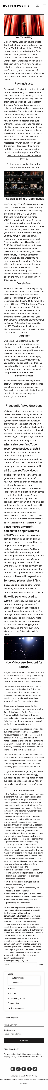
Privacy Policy (42, 1080)
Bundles (11, 989)
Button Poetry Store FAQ (33, 1057)
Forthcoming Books (16, 998)
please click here (29, 750)
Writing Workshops (16, 1008)
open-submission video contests (18, 718)
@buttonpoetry (12, 1018)
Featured (12, 993)
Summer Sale (13, 1003)
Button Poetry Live (30, 712)
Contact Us (24, 1083)
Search (40, 964)
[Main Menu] (44, 6)
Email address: (9, 1030)
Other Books (17, 983)
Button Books (18, 978)
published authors (20, 715)
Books (10, 974)
